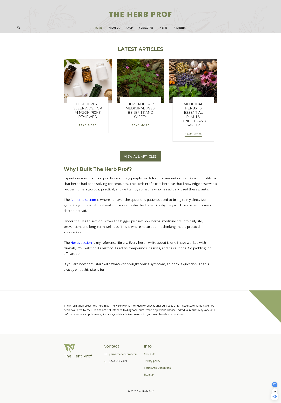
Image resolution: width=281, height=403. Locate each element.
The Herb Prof (140, 14)
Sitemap (149, 374)
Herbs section (81, 242)
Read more (87, 125)
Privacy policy (152, 361)
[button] (18, 27)
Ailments (180, 27)
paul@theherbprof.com (123, 354)
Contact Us (146, 27)
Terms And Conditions (157, 367)
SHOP (129, 27)
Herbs (163, 27)
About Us (114, 27)
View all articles (140, 156)
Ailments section (83, 199)
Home (98, 27)
